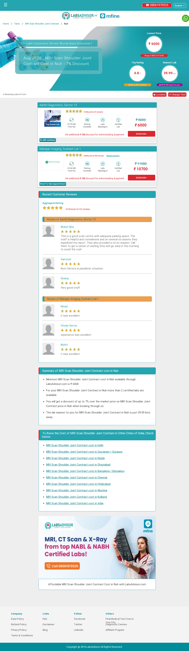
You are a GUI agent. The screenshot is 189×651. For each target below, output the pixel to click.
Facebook (79, 618)
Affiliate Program (115, 630)
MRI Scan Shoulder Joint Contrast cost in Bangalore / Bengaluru (85, 471)
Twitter (78, 624)
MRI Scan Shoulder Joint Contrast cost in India (74, 503)
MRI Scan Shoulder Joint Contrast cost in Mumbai (76, 490)
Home (6, 23)
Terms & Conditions (22, 635)
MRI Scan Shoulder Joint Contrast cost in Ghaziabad (78, 464)
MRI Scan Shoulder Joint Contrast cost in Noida (75, 458)
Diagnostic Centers (116, 624)
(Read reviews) (113, 156)
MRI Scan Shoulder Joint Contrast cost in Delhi (74, 445)
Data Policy (17, 618)
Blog (45, 630)
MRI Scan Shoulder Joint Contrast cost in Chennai (76, 477)
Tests (17, 23)
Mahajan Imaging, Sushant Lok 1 (60, 149)
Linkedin (78, 630)
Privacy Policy (18, 630)
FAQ (45, 618)
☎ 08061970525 (157, 5)
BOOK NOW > (141, 134)
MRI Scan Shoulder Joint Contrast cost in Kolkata (76, 497)
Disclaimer (48, 624)
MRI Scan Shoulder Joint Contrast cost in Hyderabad (78, 484)
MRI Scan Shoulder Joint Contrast (42, 23)
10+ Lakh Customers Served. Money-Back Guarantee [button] (56, 43)
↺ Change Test (177, 94)
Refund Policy (18, 624)
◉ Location (159, 94)
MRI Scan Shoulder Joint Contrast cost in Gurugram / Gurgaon (84, 451)
